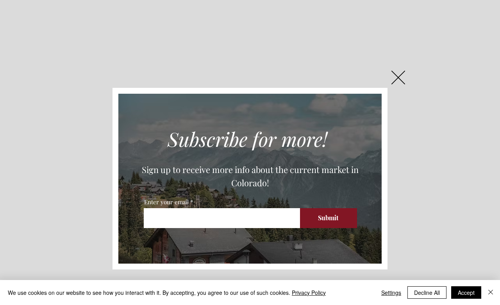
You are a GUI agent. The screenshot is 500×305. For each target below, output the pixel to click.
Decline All (427, 292)
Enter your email (166, 202)
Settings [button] (391, 292)
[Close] (490, 292)
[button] (398, 77)
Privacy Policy (309, 292)
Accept (466, 292)
